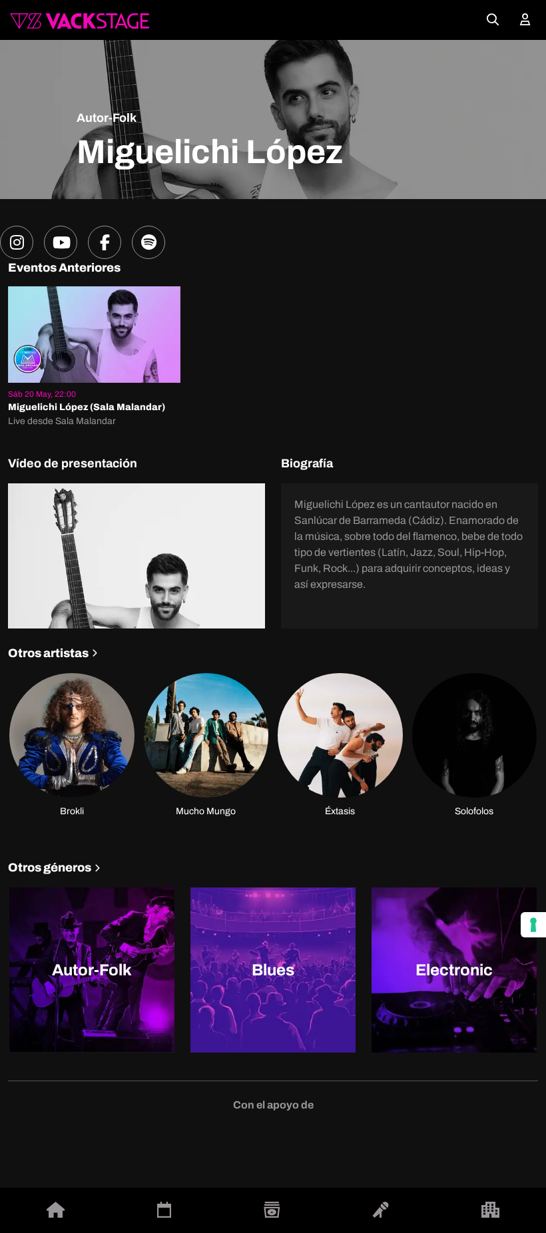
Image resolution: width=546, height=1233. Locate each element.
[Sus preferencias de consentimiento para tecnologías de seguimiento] (533, 924)
